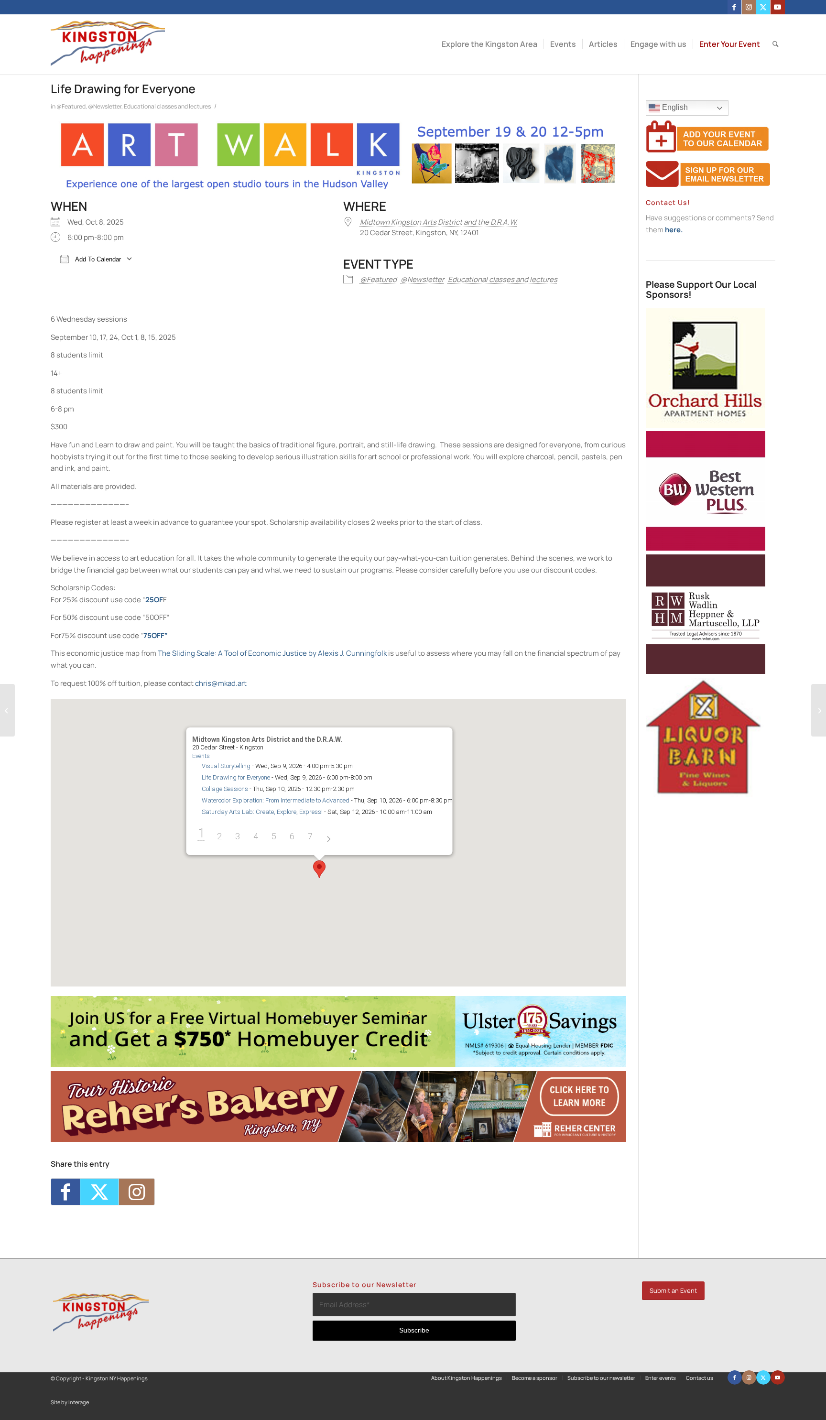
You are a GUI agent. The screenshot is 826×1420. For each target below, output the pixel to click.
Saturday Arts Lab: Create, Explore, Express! (261, 811)
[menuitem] (489, 44)
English (674, 107)
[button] (319, 869)
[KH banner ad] (338, 1139)
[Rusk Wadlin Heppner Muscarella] (705, 671)
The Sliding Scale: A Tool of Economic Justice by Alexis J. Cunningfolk (272, 653)
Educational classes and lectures (167, 106)
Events (200, 755)
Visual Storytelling (225, 766)
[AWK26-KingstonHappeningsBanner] (338, 189)
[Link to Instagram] (749, 7)
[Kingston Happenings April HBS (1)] (338, 1065)
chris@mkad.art (221, 683)
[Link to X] (763, 7)
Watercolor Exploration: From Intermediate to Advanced (275, 800)
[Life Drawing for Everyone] (7, 710)
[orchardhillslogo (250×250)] (705, 425)
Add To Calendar (97, 259)
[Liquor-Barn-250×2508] (705, 795)
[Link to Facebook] (734, 7)
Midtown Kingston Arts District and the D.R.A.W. (439, 222)
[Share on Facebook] (65, 1192)
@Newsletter (104, 106)
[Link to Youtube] (778, 7)
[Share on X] (99, 1192)
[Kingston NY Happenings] (108, 44)
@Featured (71, 106)
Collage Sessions (224, 788)
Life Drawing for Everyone (235, 777)
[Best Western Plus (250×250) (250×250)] (705, 548)
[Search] (775, 44)
